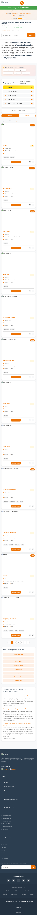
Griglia (10, 115)
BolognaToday (14, 894)
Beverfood (5, 894)
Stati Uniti (3, 847)
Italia (2, 842)
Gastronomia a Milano (18, 658)
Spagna (3, 852)
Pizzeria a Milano (18, 661)
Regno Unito (4, 844)
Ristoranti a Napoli (7, 818)
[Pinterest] (28, 880)
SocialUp (32, 894)
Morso (10, 87)
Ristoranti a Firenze (7, 821)
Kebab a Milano (18, 680)
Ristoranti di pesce (10, 786)
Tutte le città (5, 829)
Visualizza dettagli (16, 161)
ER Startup (24, 894)
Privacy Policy (18, 907)
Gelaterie (8, 790)
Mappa (27, 115)
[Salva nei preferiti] (30, 162)
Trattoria (7, 782)
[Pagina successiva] (28, 642)
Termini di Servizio (18, 909)
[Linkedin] (23, 880)
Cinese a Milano (18, 673)
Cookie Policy (18, 912)
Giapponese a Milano (18, 665)
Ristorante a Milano (18, 654)
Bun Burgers (11, 99)
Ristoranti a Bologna (7, 826)
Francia (3, 850)
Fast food (7, 795)
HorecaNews (28, 890)
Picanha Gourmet (13, 91)
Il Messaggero (18, 890)
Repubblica (8, 890)
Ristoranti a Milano (7, 815)
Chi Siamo (18, 905)
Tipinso (5, 576)
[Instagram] (18, 880)
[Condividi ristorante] (33, 162)
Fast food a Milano (18, 676)
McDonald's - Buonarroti (9, 533)
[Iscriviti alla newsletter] (33, 867)
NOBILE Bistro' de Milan (15, 103)
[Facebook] (8, 880)
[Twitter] (13, 880)
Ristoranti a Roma (6, 813)
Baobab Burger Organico (9, 490)
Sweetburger (12, 95)
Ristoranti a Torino (7, 823)
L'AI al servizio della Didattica (11, 799)
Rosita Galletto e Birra (8, 360)
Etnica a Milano (18, 669)
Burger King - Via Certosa (9, 619)
